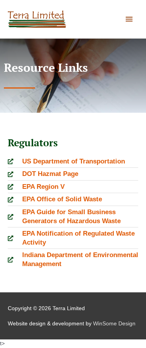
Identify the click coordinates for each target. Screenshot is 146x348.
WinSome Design (114, 324)
